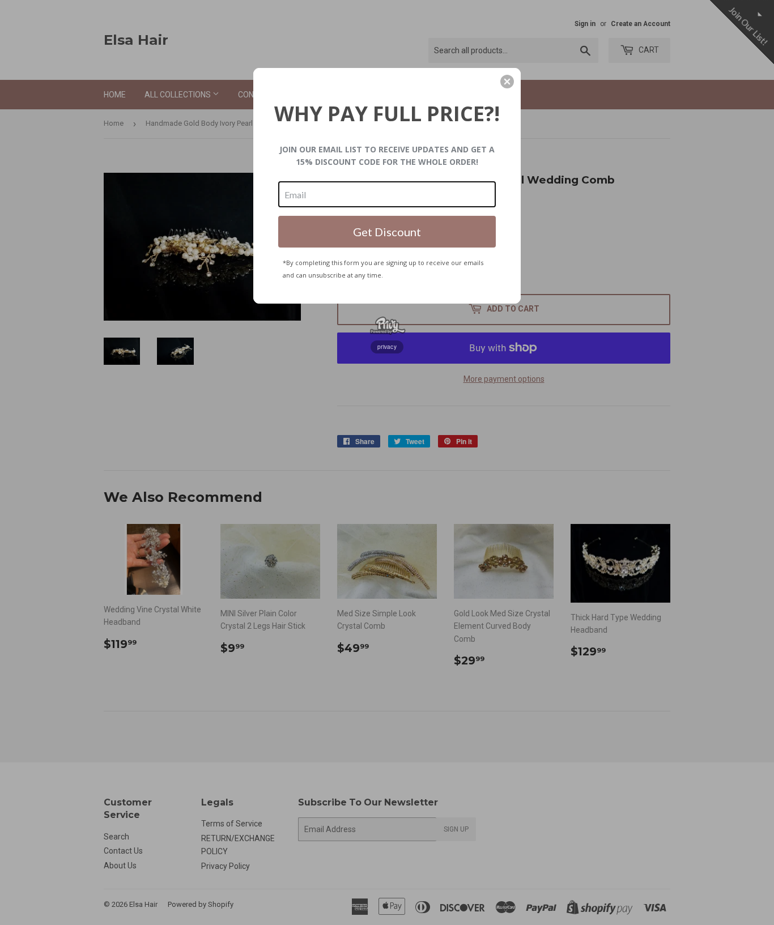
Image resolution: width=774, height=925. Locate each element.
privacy (387, 347)
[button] (507, 81)
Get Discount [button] (387, 231)
